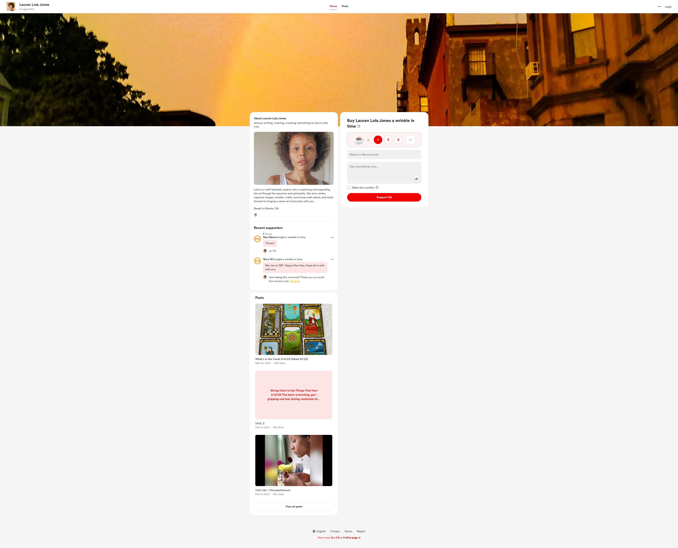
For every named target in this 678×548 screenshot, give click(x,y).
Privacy (335, 531)
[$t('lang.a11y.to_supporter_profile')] (265, 251)
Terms (348, 531)
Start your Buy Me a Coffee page (338, 537)
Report (361, 531)
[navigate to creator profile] (10, 6)
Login (668, 6)
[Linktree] (255, 215)
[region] (384, 159)
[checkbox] (360, 187)
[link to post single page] (294, 334)
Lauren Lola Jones (34, 4)
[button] (333, 6)
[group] (294, 334)
